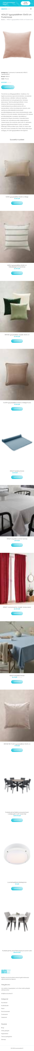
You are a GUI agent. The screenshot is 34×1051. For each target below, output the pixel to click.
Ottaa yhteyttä (5, 1030)
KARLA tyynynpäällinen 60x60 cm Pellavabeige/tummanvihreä (17, 266)
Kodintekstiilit (19, 72)
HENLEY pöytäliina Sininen (17, 675)
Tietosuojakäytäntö (6, 1036)
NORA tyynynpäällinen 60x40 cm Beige (17, 197)
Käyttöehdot (4, 1033)
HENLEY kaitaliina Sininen (17, 471)
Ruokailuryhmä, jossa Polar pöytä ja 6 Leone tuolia (17, 950)
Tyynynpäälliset (5, 74)
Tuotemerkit (11, 72)
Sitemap (3, 1039)
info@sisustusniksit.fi (7, 993)
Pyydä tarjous (25, 3)
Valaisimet (4, 1017)
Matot (2, 1008)
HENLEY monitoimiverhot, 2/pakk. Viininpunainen (17, 607)
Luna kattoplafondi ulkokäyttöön (17, 882)
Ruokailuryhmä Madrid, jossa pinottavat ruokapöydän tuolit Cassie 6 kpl (17, 813)
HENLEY (25, 72)
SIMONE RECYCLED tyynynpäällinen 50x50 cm (17, 744)
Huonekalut (4, 1002)
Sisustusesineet (5, 1011)
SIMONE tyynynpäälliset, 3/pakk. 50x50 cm (17, 335)
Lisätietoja (7, 87)
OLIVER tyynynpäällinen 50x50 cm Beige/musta (17, 402)
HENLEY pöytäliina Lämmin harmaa (17, 539)
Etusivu (3, 19)
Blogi (2, 1027)
